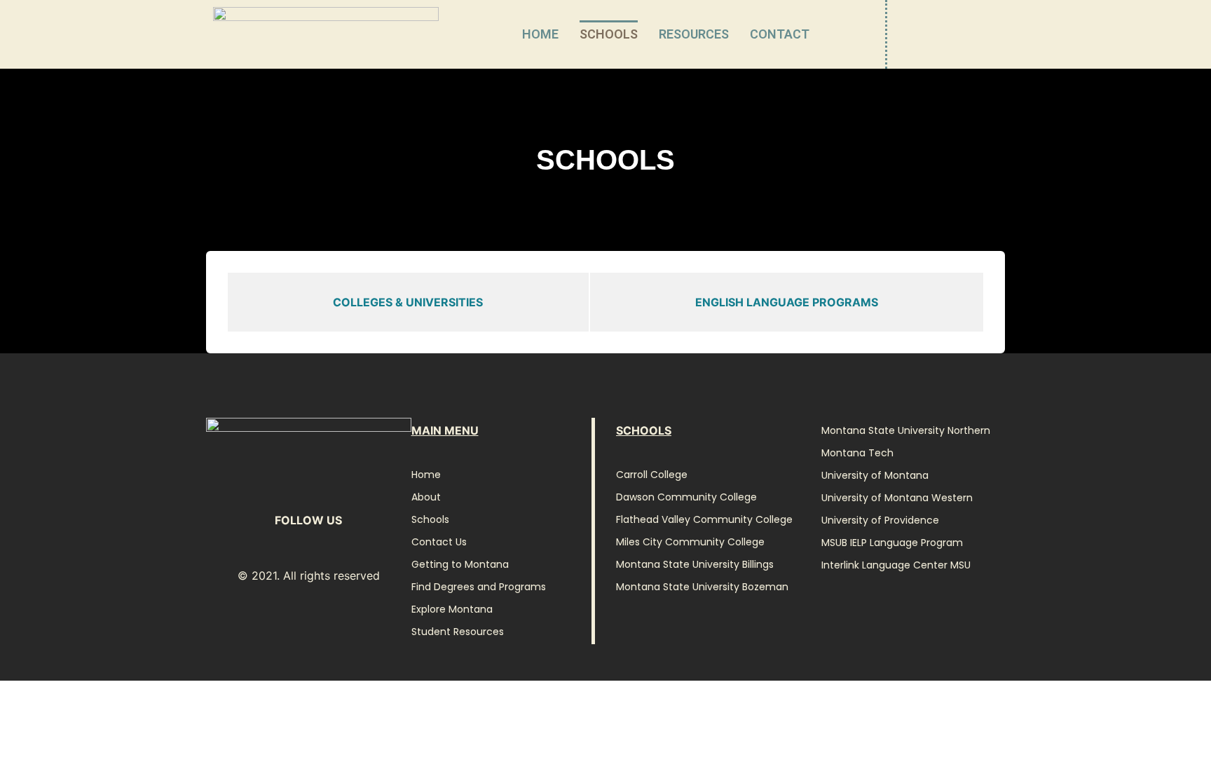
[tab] (408, 302)
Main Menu (445, 430)
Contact (779, 34)
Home (540, 34)
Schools (609, 34)
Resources (694, 34)
